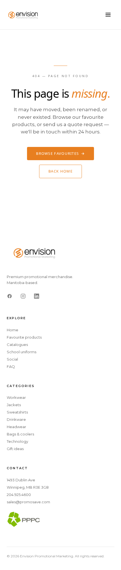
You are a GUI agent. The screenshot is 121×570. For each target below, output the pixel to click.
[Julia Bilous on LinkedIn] (36, 296)
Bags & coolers (20, 434)
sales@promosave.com (28, 502)
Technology (17, 441)
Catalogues (17, 344)
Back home (60, 171)
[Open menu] (108, 14)
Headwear (16, 426)
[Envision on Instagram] (23, 296)
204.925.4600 (19, 494)
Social (12, 359)
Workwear (16, 397)
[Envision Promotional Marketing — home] (23, 14)
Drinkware (16, 419)
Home (12, 330)
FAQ (11, 366)
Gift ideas (15, 448)
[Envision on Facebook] (9, 296)
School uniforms (21, 352)
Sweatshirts (17, 412)
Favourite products (24, 337)
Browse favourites (60, 153)
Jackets (14, 405)
